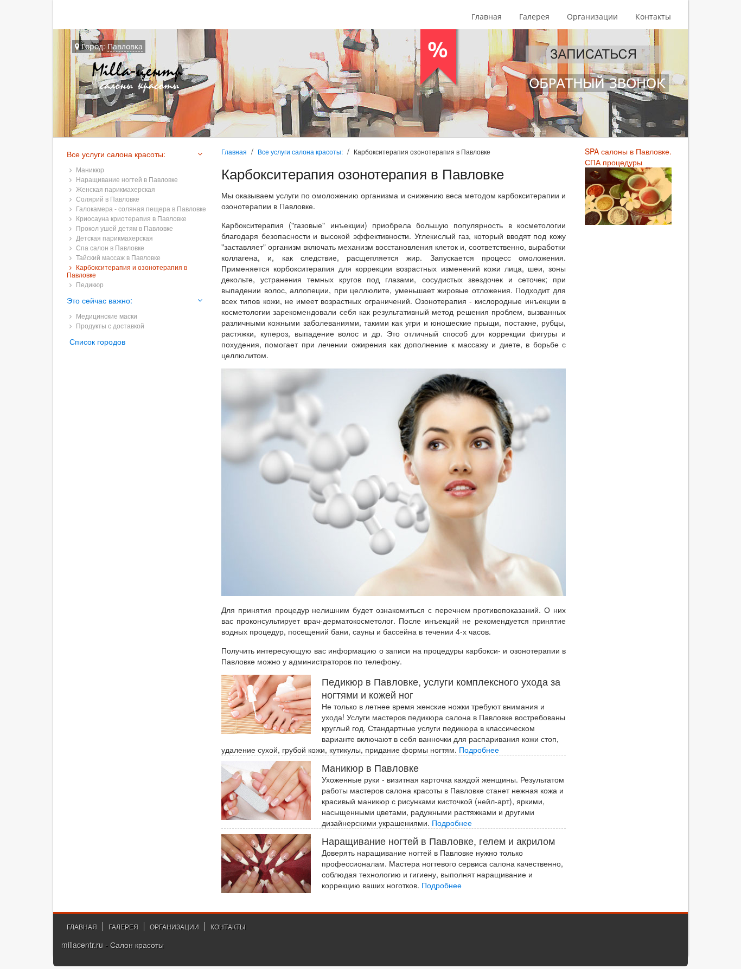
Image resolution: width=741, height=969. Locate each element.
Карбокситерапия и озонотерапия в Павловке (127, 270)
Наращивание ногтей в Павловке (126, 179)
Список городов (97, 341)
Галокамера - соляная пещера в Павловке (140, 208)
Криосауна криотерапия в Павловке (130, 218)
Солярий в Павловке (106, 198)
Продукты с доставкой (109, 325)
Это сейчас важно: (99, 300)
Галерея (534, 16)
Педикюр (89, 284)
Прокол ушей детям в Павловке (123, 227)
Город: (111, 46)
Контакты (653, 16)
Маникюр (89, 169)
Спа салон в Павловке (109, 247)
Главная (486, 16)
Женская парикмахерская (114, 188)
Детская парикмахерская (113, 237)
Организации (592, 16)
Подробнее (479, 749)
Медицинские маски (105, 315)
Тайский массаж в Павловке (117, 257)
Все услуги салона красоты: (300, 151)
